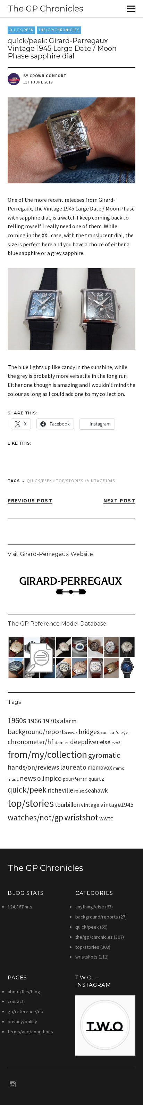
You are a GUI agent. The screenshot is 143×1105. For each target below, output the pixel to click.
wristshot (81, 817)
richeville (60, 790)
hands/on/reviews (33, 767)
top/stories (69, 480)
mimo (119, 768)
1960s (17, 720)
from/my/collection (47, 754)
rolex (79, 791)
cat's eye (118, 732)
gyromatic (104, 755)
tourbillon (67, 805)
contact (16, 1001)
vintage (90, 805)
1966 (34, 720)
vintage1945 (101, 480)
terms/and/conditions (30, 1031)
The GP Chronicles (45, 8)
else (105, 742)
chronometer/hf (30, 742)
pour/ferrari (75, 779)
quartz (96, 778)
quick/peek (21, 29)
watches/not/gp (35, 817)
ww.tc (106, 818)
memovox (99, 767)
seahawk (96, 790)
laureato (73, 767)
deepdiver (84, 742)
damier (61, 742)
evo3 (115, 742)
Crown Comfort (48, 75)
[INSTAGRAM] (13, 1084)
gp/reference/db (25, 1011)
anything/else (89, 907)
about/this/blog (24, 991)
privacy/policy (22, 1021)
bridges (89, 732)
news (28, 778)
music (13, 779)
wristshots (86, 957)
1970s (50, 720)
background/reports (37, 732)
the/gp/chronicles (59, 29)
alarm (68, 721)
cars (104, 732)
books (72, 733)
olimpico (49, 778)
